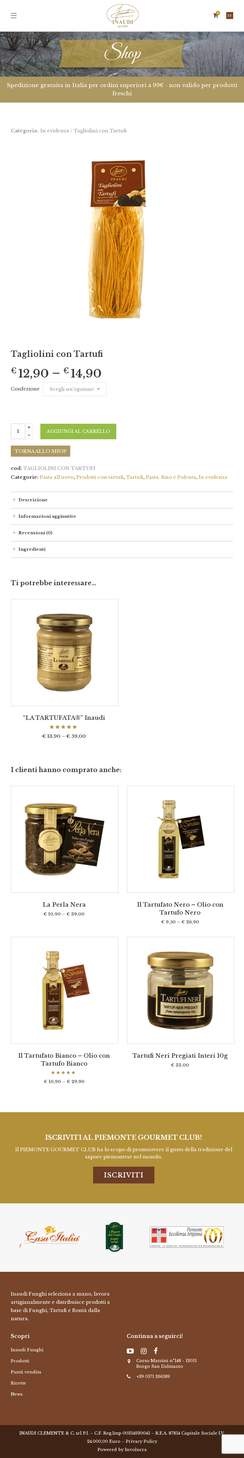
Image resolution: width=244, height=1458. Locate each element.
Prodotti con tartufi (100, 477)
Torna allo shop (40, 451)
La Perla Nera (64, 904)
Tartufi (134, 477)
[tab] (122, 499)
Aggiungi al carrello (78, 431)
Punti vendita (26, 1372)
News (17, 1394)
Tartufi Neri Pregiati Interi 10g (180, 1055)
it (229, 16)
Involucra (136, 1449)
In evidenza (54, 131)
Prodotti (20, 1361)
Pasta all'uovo (57, 477)
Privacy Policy (141, 1441)
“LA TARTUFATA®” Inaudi (64, 717)
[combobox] (74, 389)
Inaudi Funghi (27, 1350)
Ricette (18, 1383)
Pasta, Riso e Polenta (171, 477)
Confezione (25, 389)
